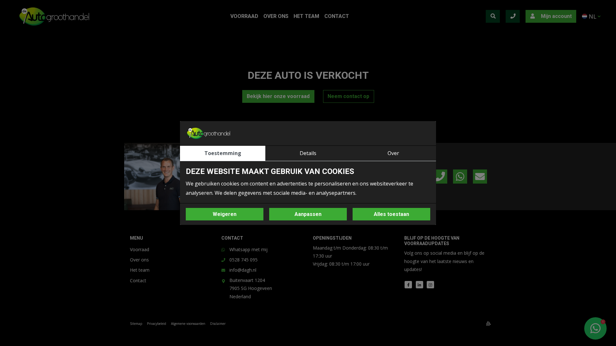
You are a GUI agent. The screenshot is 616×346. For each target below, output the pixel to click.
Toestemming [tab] (222, 153)
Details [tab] (308, 153)
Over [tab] (393, 153)
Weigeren (224, 214)
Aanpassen (308, 214)
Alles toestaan (391, 214)
